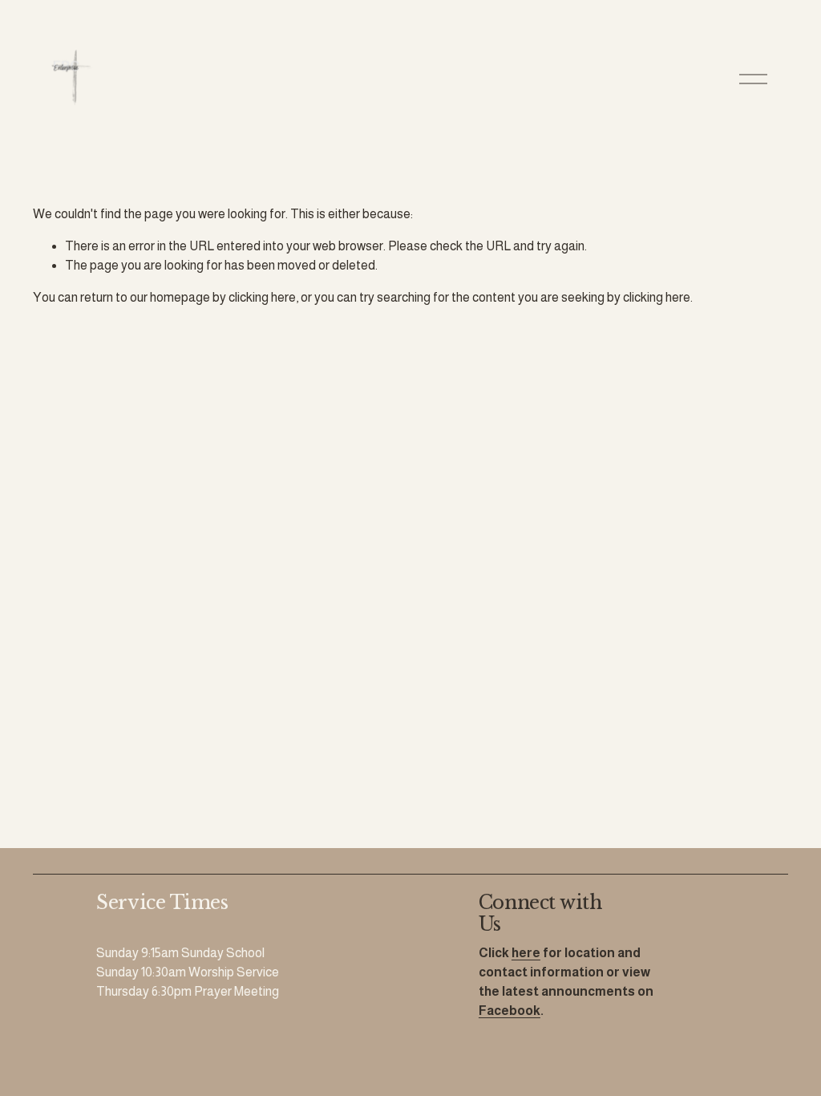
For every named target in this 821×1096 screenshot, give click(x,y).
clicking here (262, 297)
